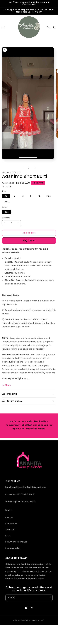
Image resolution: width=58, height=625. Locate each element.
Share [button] (8, 385)
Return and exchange (16, 541)
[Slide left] (23, 168)
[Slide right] (35, 168)
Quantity (6, 218)
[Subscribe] (49, 598)
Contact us (11, 523)
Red (7, 212)
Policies (9, 517)
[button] (3, 27)
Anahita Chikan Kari (24, 620)
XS (6, 196)
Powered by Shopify (38, 620)
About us (9, 529)
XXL (49, 196)
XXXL (7, 201)
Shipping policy (13, 548)
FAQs (7, 535)
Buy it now (29, 240)
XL (39, 196)
